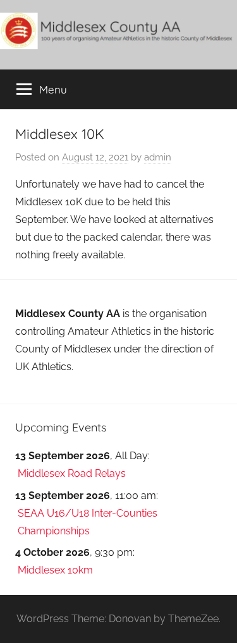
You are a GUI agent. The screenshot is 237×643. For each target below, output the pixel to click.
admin (157, 157)
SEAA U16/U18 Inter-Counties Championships (87, 522)
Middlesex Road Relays (72, 473)
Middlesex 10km (55, 570)
